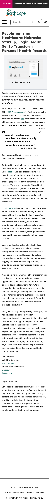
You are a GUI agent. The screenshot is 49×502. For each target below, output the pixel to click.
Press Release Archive (28, 487)
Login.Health (9, 208)
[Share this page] (45, 22)
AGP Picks (6, 4)
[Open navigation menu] (4, 22)
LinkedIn (6, 370)
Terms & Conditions (35, 492)
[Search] (33, 22)
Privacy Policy (36, 498)
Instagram (7, 373)
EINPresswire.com (16, 112)
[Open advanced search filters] (39, 22)
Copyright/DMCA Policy (17, 498)
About (13, 487)
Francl (11, 172)
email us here (8, 363)
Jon (22, 118)
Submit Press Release (14, 492)
